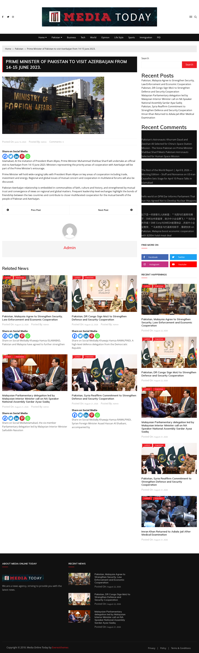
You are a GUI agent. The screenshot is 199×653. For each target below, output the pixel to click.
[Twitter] (10, 156)
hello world (147, 196)
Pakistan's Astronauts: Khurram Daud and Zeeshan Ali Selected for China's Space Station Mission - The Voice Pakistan (166, 144)
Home (41, 37)
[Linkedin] (16, 156)
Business (71, 37)
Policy (163, 648)
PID (159, 37)
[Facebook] (5, 156)
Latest (8, 278)
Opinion (105, 37)
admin (44, 142)
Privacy (151, 648)
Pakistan (56, 37)
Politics (158, 498)
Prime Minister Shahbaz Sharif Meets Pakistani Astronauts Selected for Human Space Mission (167, 152)
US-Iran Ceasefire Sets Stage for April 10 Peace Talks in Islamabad (168, 178)
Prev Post (36, 210)
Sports (131, 37)
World (93, 37)
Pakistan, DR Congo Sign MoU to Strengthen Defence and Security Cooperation (99, 318)
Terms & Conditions (181, 648)
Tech (83, 37)
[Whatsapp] (27, 156)
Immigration (146, 37)
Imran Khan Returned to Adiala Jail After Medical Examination (166, 533)
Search (145, 58)
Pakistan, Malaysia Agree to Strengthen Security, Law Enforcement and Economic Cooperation (32, 318)
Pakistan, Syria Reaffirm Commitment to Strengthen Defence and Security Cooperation (104, 397)
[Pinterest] (22, 156)
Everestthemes (60, 647)
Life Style (118, 37)
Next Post (103, 210)
